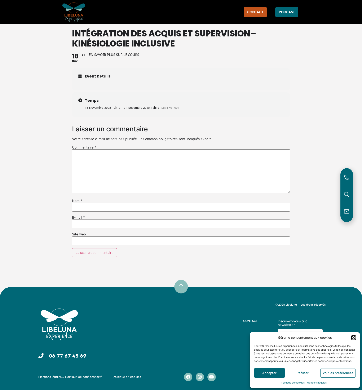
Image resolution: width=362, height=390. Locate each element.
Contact (250, 321)
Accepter (269, 373)
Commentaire (84, 147)
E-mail (78, 217)
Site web (79, 234)
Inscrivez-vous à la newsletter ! (293, 323)
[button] (354, 338)
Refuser (303, 373)
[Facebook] (188, 377)
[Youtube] (211, 377)
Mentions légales (317, 382)
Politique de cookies (293, 382)
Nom (77, 200)
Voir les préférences (338, 373)
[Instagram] (200, 377)
